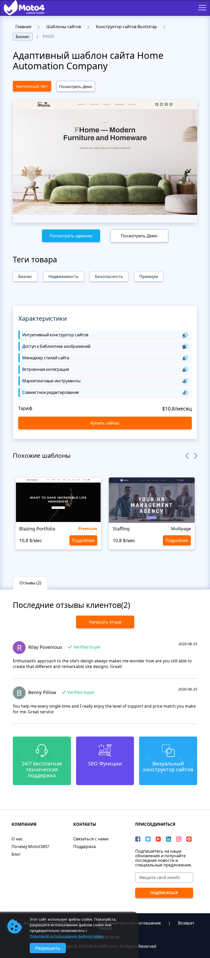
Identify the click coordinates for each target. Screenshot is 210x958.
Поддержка (84, 846)
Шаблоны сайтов (63, 26)
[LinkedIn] (168, 839)
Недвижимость (63, 276)
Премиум (148, 276)
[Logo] (20, 7)
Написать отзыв (105, 622)
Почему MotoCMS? (30, 846)
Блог (16, 854)
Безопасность (109, 276)
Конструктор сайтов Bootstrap (126, 26)
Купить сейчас (105, 423)
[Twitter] (148, 839)
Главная (23, 26)
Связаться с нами (90, 839)
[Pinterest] (189, 839)
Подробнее (83, 540)
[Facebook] (137, 839)
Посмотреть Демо (75, 86)
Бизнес (23, 36)
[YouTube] (158, 839)
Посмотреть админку (71, 236)
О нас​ (17, 839)
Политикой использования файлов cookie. (67, 936)
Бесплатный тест (32, 86)
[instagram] (178, 839)
